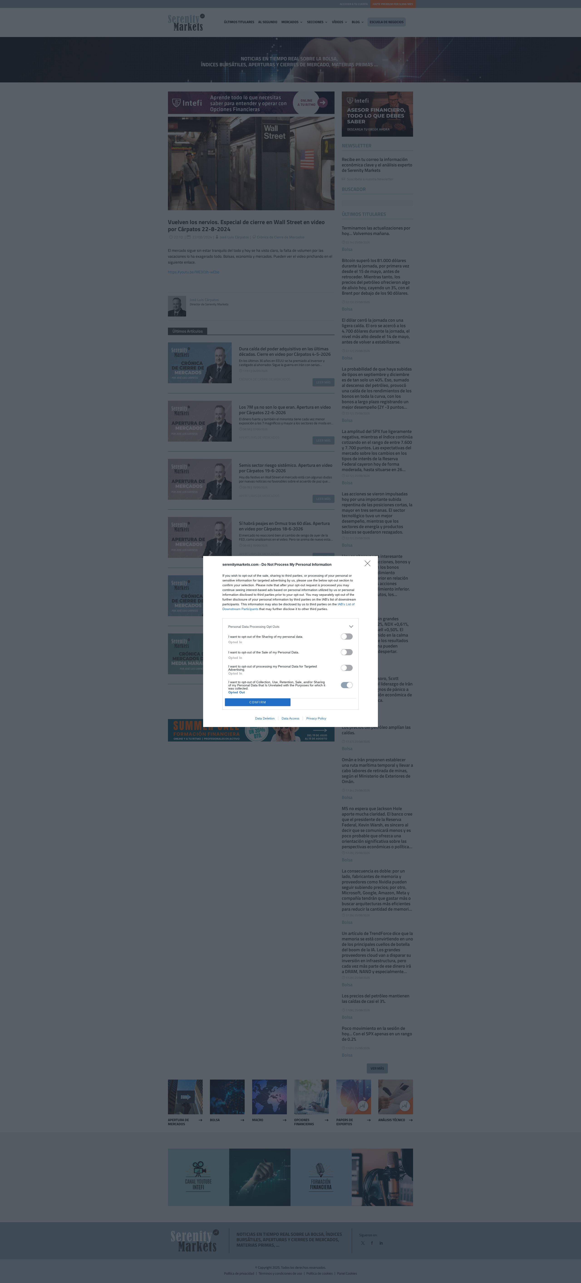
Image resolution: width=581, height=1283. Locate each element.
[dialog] (290, 641)
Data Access (290, 718)
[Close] (369, 565)
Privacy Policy (316, 718)
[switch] (347, 636)
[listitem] (290, 626)
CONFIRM (257, 702)
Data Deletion (265, 718)
